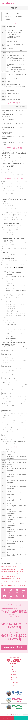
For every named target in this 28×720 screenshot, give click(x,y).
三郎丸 (14, 669)
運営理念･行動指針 (7, 16)
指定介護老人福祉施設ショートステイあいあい (12, 571)
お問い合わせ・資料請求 (14, 647)
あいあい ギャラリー (4, 598)
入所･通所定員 (20, 13)
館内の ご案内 (23, 592)
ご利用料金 (10, 598)
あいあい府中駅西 (14, 706)
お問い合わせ (23, 598)
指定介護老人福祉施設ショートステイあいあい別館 (13, 585)
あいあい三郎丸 (14, 693)
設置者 (7, 13)
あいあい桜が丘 (14, 700)
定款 (2, 558)
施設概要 (17, 592)
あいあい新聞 (15, 682)
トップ (14, 666)
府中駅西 (15, 674)
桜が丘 (14, 671)
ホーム (5, 592)
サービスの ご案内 (10, 592)
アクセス (17, 598)
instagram (14, 685)
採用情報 (15, 677)
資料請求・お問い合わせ (7, 718)
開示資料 (8, 19)
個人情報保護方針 (20, 16)
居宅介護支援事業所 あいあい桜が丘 (10, 576)
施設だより (14, 680)
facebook (14, 687)
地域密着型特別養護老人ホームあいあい (11, 578)
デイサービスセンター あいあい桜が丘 (11, 573)
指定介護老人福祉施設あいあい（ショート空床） (13, 569)
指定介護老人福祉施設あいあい (9, 566)
